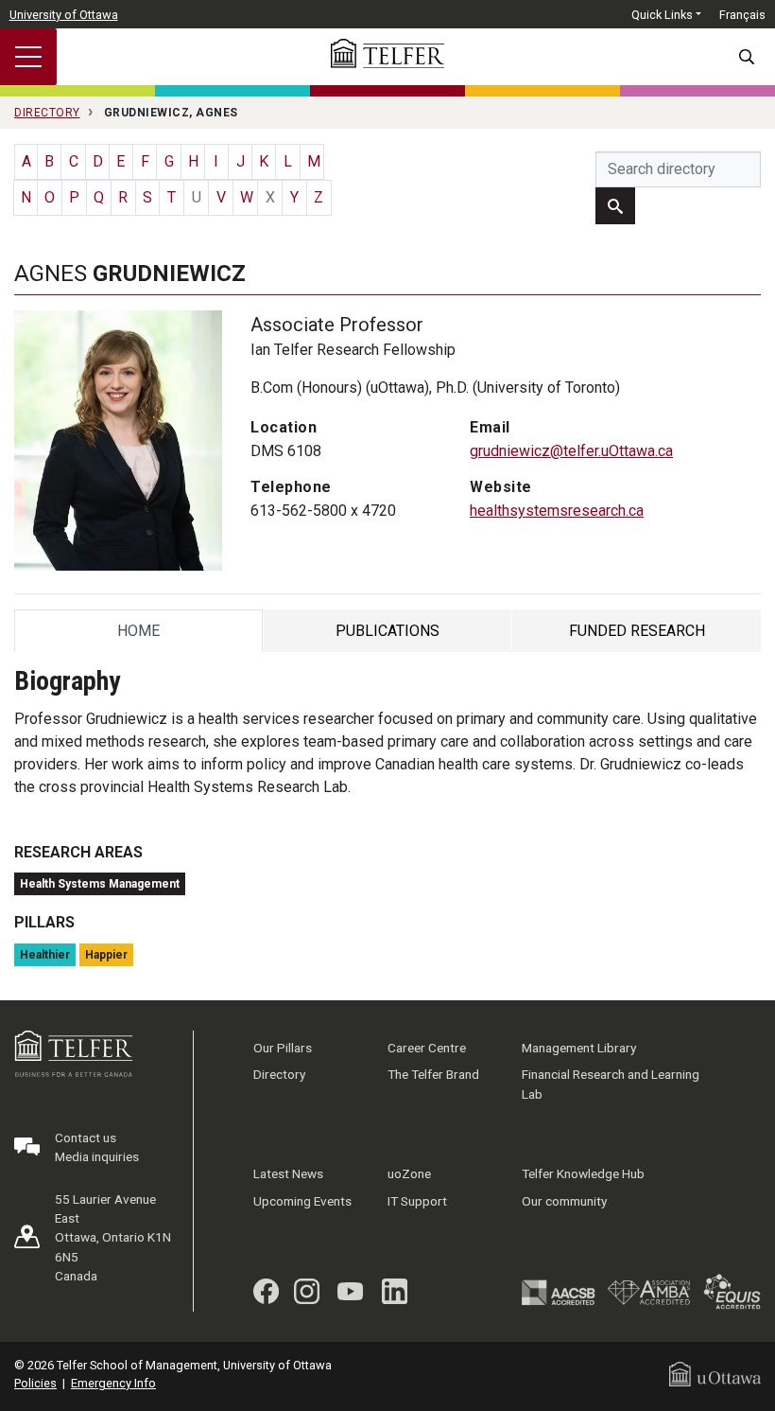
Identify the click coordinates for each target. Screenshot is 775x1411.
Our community (564, 1200)
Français (742, 15)
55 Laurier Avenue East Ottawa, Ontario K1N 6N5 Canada (113, 1237)
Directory (279, 1074)
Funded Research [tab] (637, 635)
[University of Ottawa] (715, 1373)
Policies (35, 1383)
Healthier (45, 954)
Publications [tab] (387, 635)
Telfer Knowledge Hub (583, 1173)
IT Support (417, 1200)
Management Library (579, 1047)
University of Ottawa (63, 15)
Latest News (288, 1173)
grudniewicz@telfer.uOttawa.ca (571, 451)
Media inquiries (97, 1156)
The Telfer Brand (433, 1074)
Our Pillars (282, 1047)
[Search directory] (615, 205)
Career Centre (427, 1047)
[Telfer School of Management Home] (387, 53)
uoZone (409, 1173)
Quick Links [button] (662, 15)
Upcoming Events (302, 1200)
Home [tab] (140, 635)
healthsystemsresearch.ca (557, 511)
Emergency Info (113, 1383)
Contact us (85, 1137)
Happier (106, 954)
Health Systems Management (100, 884)
